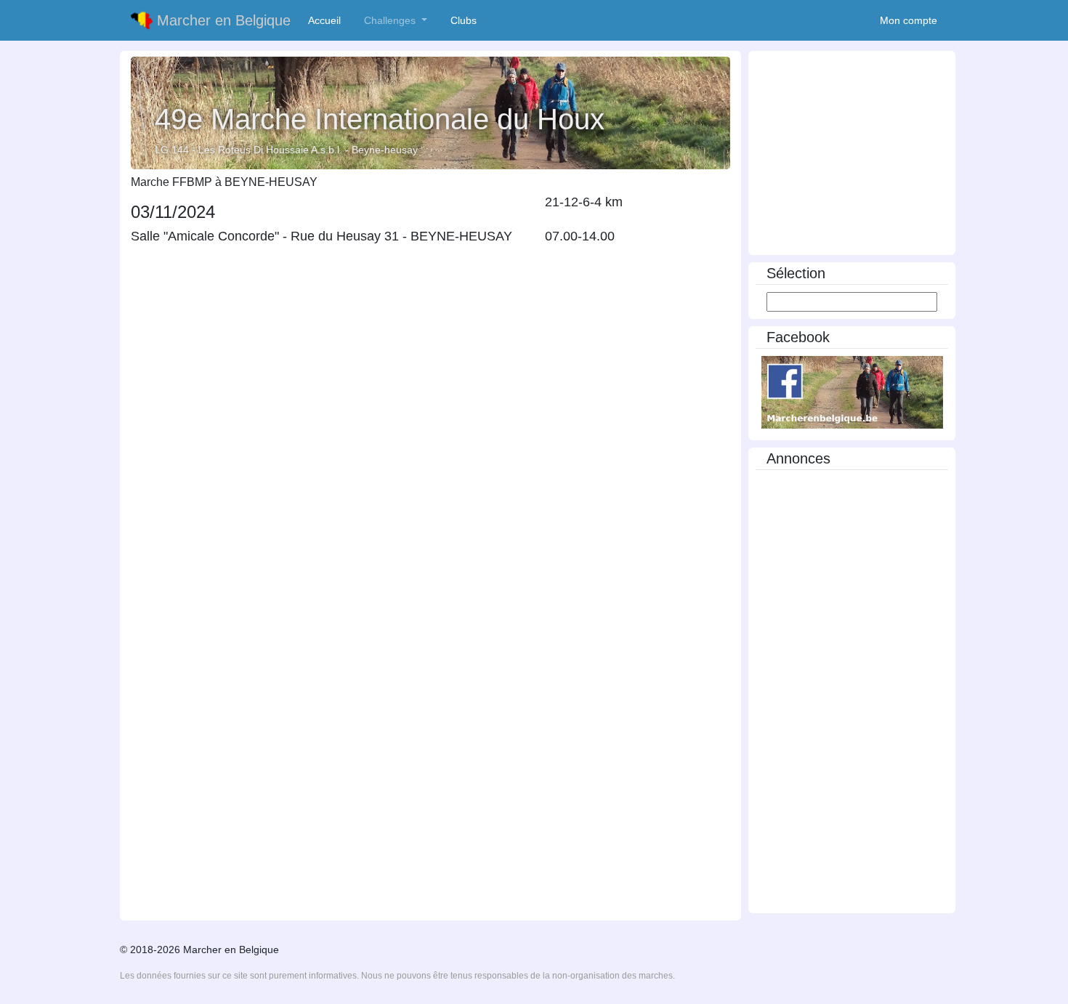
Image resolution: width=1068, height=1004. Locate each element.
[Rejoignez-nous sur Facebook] (852, 391)
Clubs (466, 20)
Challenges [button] (391, 20)
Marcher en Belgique (222, 20)
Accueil (327, 20)
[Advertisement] (852, 154)
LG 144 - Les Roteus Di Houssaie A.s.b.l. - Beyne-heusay (286, 149)
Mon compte (908, 20)
